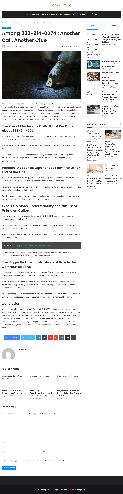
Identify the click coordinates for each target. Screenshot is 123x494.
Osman (8, 47)
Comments (114, 25)
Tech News (13, 23)
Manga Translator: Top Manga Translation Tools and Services (110, 110)
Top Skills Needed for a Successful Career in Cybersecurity (111, 64)
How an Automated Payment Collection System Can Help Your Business (112, 147)
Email (4, 452)
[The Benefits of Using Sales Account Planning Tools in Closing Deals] (93, 95)
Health (43, 14)
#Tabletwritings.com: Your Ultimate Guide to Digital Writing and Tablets (111, 38)
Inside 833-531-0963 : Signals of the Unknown (12, 392)
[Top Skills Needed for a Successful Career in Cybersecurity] (93, 64)
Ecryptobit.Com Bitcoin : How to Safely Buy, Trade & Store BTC (69, 393)
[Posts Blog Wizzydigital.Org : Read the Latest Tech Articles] (42, 381)
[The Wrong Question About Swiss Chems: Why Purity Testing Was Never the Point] (95, 136)
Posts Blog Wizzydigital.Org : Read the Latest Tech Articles (41, 393)
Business (35, 14)
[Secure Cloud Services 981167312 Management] (113, 168)
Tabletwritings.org (78, 490)
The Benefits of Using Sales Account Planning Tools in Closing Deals (111, 96)
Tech (74, 14)
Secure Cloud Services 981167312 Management (113, 178)
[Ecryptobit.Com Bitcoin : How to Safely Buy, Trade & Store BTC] (69, 381)
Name (5, 443)
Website (46, 452)
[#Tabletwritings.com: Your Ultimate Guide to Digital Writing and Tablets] (93, 45)
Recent (103, 25)
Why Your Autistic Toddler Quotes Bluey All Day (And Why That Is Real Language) (94, 181)
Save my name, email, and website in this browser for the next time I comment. (34, 461)
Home (28, 14)
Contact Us (82, 14)
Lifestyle (67, 14)
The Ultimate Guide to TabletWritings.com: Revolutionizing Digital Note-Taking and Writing (111, 79)
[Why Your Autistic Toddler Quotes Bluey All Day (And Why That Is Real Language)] (95, 168)
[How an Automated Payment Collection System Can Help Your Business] (113, 134)
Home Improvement (54, 14)
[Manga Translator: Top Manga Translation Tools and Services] (93, 109)
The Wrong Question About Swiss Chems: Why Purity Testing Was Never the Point (95, 151)
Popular (92, 25)
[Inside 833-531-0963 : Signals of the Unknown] (14, 381)
